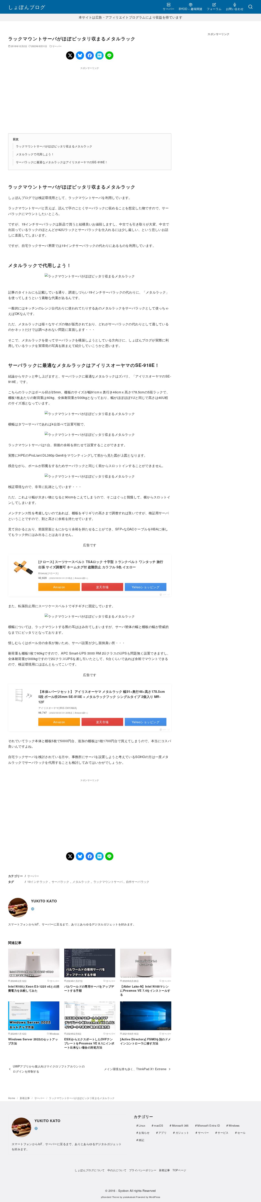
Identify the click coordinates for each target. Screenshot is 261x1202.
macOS (158, 1125)
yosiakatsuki (129, 1197)
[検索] (250, 7)
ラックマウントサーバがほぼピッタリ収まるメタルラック (54, 146)
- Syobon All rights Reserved (136, 1190)
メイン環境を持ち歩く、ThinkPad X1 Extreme (135, 1069)
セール (241, 1133)
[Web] (32, 908)
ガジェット (182, 1133)
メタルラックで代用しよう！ (35, 154)
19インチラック (37, 881)
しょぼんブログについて (90, 1170)
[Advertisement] (89, 98)
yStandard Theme (110, 1197)
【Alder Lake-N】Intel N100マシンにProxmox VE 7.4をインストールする (145, 990)
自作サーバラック (137, 881)
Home (12, 1098)
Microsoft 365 (180, 1125)
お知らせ (144, 1133)
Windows (234, 1125)
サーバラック (60, 881)
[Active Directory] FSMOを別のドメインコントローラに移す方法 (145, 1041)
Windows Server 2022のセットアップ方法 (33, 1041)
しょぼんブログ (26, 6)
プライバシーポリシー (142, 1170)
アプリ (162, 1133)
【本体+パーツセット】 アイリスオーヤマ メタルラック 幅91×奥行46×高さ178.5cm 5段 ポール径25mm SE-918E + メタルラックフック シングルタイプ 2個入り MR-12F (101, 696)
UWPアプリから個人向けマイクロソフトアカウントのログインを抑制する (49, 1068)
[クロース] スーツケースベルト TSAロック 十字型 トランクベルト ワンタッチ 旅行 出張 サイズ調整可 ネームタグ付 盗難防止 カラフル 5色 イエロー (100, 564)
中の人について (117, 1170)
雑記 (141, 1140)
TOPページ (179, 1170)
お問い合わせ (234, 9)
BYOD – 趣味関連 (190, 9)
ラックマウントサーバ (108, 881)
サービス (223, 1133)
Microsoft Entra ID (208, 1125)
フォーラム (214, 9)
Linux (142, 1125)
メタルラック (81, 881)
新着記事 (25, 1098)
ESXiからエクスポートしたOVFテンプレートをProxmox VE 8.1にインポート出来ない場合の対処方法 (89, 1043)
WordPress (154, 1197)
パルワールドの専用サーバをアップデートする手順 (89, 988)
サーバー (169, 9)
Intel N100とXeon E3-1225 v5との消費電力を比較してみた (33, 988)
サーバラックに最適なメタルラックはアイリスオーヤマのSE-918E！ (62, 162)
